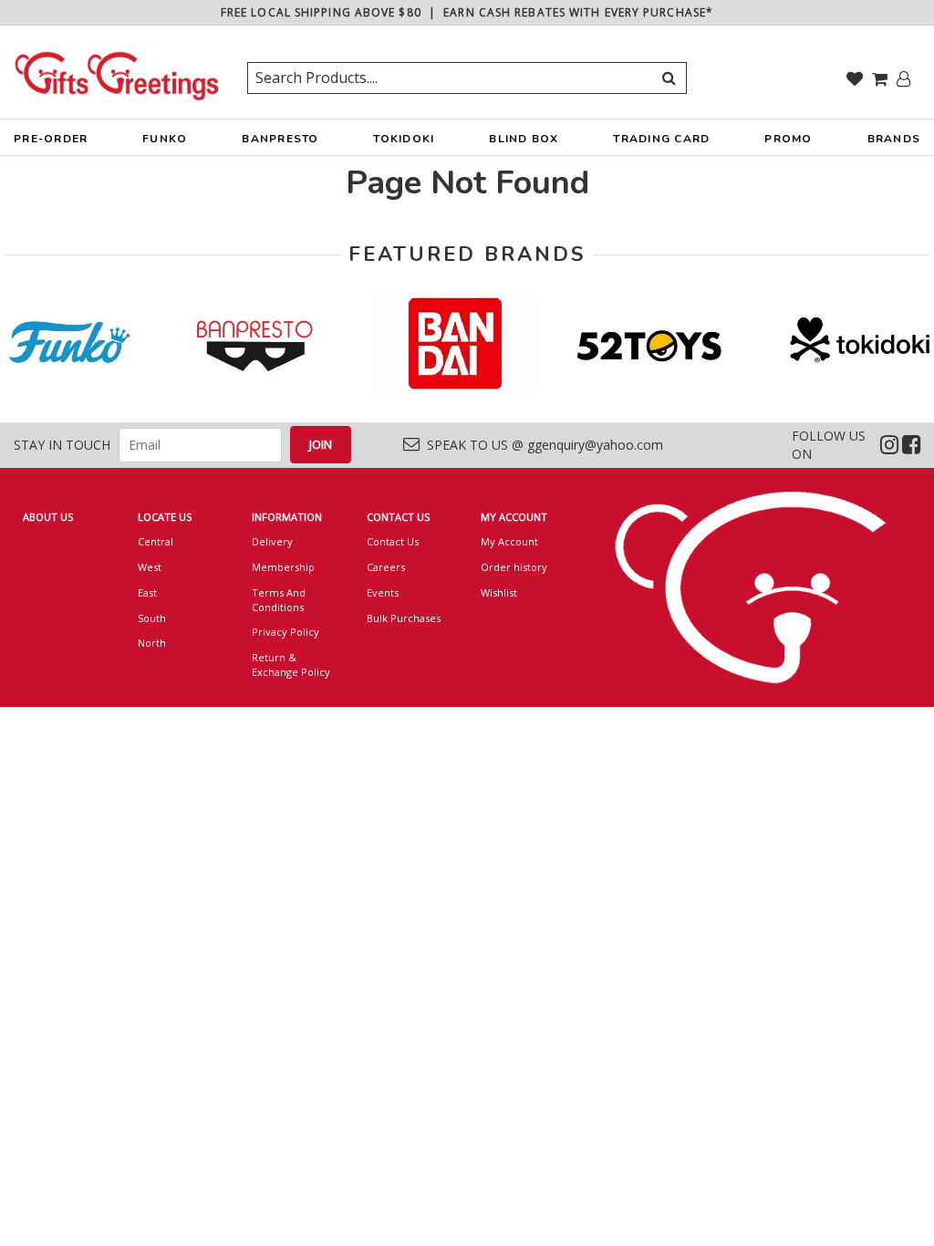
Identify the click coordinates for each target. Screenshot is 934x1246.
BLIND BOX (523, 138)
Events (383, 592)
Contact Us (393, 541)
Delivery (272, 541)
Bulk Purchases (404, 618)
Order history (514, 567)
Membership (283, 567)
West (149, 567)
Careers (386, 567)
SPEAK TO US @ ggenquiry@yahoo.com (541, 444)
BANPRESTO (280, 138)
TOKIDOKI (403, 138)
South (152, 618)
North (152, 642)
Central (155, 541)
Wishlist (499, 592)
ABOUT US (48, 517)
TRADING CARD (661, 138)
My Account (509, 541)
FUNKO (164, 138)
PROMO (788, 138)
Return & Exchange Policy (291, 664)
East (147, 592)
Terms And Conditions (279, 600)
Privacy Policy (285, 632)
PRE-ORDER (51, 138)
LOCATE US (165, 517)
